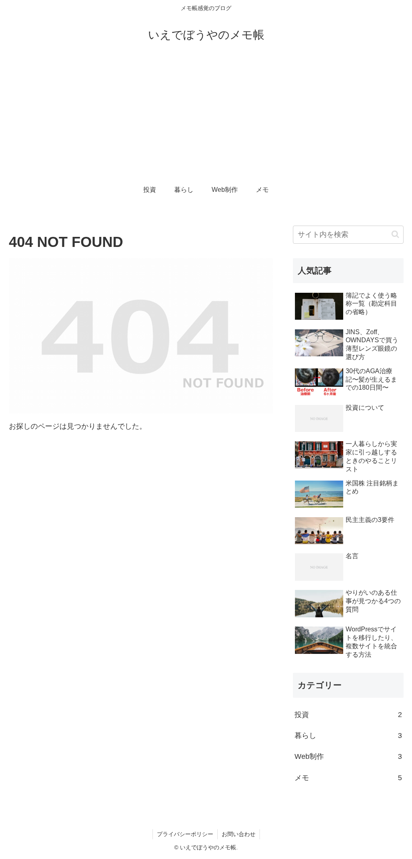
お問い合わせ (238, 834)
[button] (395, 234)
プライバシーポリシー (185, 834)
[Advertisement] (206, 117)
